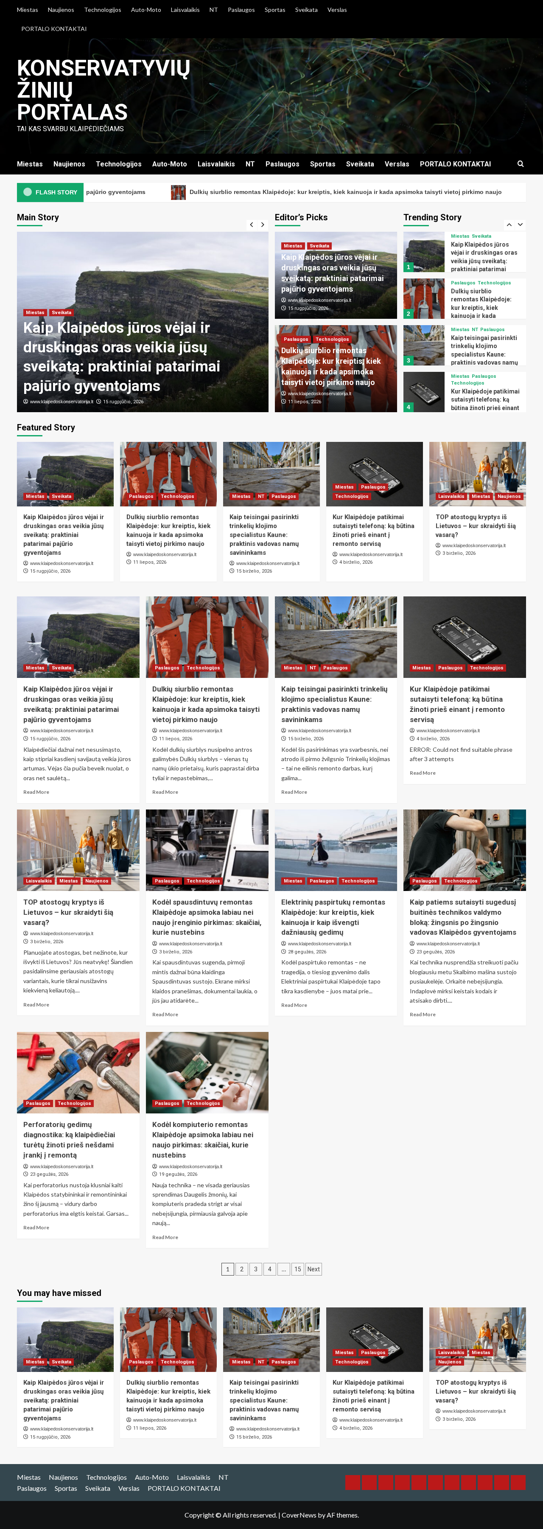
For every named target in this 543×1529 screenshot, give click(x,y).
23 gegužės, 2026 (436, 952)
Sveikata (306, 9)
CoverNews (299, 1515)
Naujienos (61, 9)
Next (314, 1269)
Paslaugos (241, 9)
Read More (36, 792)
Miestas (27, 9)
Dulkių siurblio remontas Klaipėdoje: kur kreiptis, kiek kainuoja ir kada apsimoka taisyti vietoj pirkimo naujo (229, 191)
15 (297, 1269)
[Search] (520, 164)
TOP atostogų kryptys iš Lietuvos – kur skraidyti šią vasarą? (485, 399)
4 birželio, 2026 (355, 562)
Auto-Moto (146, 9)
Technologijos (102, 9)
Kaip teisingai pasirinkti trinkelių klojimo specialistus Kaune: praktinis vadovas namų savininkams (484, 308)
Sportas (275, 9)
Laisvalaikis (185, 9)
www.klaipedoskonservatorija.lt (61, 401)
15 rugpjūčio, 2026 (123, 402)
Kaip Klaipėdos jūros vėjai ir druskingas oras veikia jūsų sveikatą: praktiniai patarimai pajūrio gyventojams (63, 535)
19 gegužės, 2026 (178, 1174)
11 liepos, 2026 (304, 402)
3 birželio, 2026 (459, 553)
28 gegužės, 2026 (307, 952)
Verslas (337, 9)
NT (214, 9)
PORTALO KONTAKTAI (54, 28)
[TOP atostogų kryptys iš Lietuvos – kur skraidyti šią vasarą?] (423, 392)
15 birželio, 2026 (254, 571)
